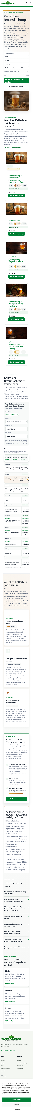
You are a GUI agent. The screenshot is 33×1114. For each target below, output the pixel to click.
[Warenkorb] (26, 3)
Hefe (2, 1065)
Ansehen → (7, 459)
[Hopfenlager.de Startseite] (8, 2)
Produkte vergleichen (16, 86)
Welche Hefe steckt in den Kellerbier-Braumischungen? (13, 940)
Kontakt (19, 1060)
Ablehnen (16, 1104)
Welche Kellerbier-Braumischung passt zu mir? (15, 893)
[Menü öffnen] (30, 3)
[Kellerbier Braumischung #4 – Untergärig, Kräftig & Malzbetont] (16, 290)
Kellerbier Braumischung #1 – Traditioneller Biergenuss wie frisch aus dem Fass (16, 177)
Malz (2, 1063)
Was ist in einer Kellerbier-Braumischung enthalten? (13, 932)
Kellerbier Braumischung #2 (15, 219)
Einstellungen (17, 1109)
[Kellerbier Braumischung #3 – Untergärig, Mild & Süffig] (16, 248)
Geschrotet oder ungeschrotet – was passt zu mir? (14, 925)
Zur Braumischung (16, 195)
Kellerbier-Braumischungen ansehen (14, 80)
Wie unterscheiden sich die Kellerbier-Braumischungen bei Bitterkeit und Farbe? (14, 909)
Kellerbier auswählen (16, 799)
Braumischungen (5, 1068)
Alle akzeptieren (16, 1099)
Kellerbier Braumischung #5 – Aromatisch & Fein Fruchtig (16, 345)
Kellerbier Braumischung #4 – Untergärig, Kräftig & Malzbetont (16, 302)
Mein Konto (20, 1065)
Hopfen (3, 1060)
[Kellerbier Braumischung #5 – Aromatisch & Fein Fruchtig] (16, 333)
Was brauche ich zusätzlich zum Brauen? (14, 948)
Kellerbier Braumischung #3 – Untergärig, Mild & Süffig (16, 260)
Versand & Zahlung (22, 1063)
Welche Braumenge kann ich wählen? (13, 917)
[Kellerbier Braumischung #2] (16, 209)
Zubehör (3, 1071)
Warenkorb (20, 1068)
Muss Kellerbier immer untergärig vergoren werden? (13, 900)
